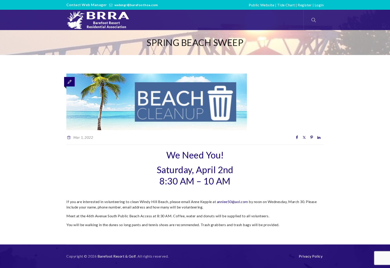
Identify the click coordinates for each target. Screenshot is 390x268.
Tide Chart (286, 5)
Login (319, 5)
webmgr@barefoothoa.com (136, 5)
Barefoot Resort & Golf (117, 256)
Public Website (261, 5)
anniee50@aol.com (232, 201)
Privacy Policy (311, 256)
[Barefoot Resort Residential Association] (98, 20)
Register (305, 5)
